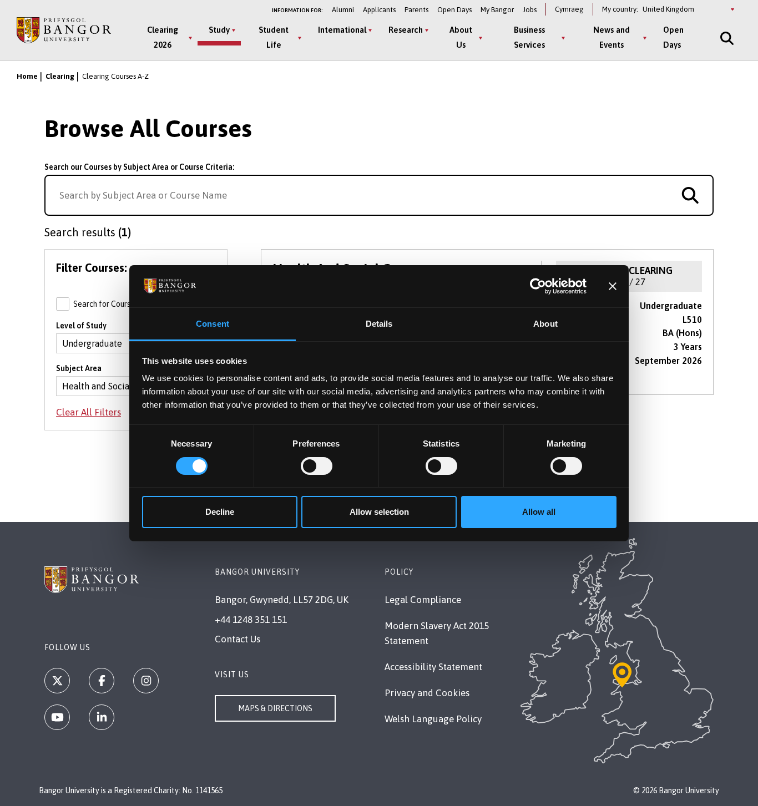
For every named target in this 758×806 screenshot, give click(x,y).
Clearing (60, 76)
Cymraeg (569, 9)
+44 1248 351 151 (251, 619)
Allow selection (379, 511)
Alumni (343, 10)
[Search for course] (690, 195)
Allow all (538, 511)
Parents (416, 10)
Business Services (529, 37)
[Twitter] (57, 680)
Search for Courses (135, 304)
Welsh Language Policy (433, 718)
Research (405, 29)
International (342, 29)
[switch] (316, 466)
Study (219, 29)
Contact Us (237, 639)
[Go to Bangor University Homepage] (64, 30)
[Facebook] (101, 680)
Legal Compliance (423, 599)
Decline (219, 511)
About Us (460, 37)
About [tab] (545, 323)
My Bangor (497, 10)
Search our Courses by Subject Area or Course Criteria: (139, 167)
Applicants (379, 10)
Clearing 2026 (162, 37)
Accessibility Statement (433, 666)
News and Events (611, 37)
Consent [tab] (212, 323)
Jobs (530, 10)
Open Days (454, 10)
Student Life (274, 37)
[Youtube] (57, 717)
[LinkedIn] (101, 717)
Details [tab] (379, 323)
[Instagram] (146, 680)
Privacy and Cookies (427, 692)
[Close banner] (612, 286)
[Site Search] (726, 38)
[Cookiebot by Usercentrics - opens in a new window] (538, 286)
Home (27, 76)
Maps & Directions (275, 708)
